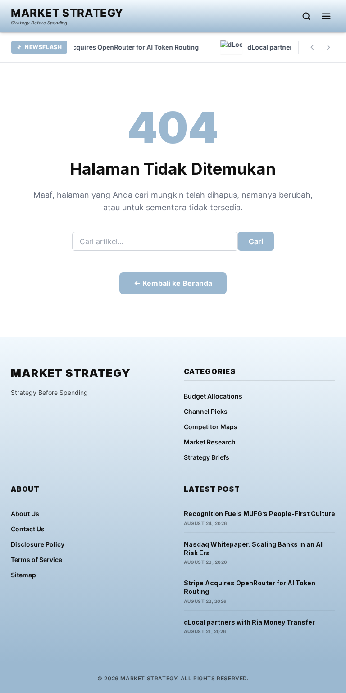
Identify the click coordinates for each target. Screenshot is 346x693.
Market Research (210, 442)
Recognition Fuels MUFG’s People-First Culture (259, 513)
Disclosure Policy (37, 544)
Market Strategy (67, 13)
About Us (25, 513)
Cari (256, 241)
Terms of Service (36, 559)
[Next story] (328, 47)
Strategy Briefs (206, 457)
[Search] (306, 16)
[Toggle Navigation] (326, 16)
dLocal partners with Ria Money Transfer (249, 622)
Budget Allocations (213, 396)
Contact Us (28, 529)
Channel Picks (206, 411)
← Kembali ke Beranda (173, 283)
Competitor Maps (210, 426)
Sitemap (23, 575)
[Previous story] (312, 47)
